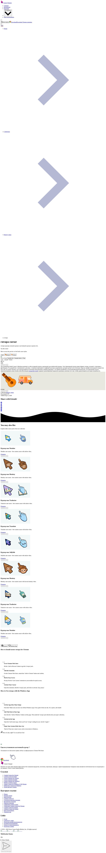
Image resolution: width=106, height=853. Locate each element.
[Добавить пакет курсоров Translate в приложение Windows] (7, 534)
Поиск (6, 794)
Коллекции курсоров (10, 801)
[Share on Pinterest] (53, 406)
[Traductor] (15, 497)
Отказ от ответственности (11, 825)
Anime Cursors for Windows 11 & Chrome (15, 784)
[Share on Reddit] (53, 411)
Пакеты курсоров (9, 803)
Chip (24, 358)
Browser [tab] (5, 646)
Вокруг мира (10, 392)
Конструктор (7, 797)
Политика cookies (9, 826)
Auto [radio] (2, 355)
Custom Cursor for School (11, 807)
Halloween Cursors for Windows (12, 785)
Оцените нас (7, 812)
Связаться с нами (9, 820)
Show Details (5, 840)
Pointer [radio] (14, 355)
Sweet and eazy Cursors (10, 787)
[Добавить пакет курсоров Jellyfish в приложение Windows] (7, 560)
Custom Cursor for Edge (10, 776)
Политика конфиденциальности (13, 822)
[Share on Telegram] (53, 409)
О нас (5, 819)
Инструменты (8, 10)
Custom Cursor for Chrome (11, 775)
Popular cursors (8, 795)
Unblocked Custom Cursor (11, 804)
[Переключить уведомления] (1, 24)
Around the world (33, 371)
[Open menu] (1, 20)
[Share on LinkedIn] (53, 407)
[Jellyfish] (15, 549)
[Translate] (15, 523)
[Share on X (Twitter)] (53, 404)
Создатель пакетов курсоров (12, 800)
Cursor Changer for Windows (11, 781)
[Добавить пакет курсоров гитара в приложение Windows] (7, 365)
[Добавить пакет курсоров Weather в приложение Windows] (7, 456)
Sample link (10, 358)
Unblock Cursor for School (11, 809)
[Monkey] (15, 471)
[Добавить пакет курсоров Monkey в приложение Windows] (7, 482)
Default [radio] (8, 355)
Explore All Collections (7, 745)
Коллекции (7, 7)
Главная (6, 5)
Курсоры (6, 8)
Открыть (3, 454)
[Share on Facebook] (53, 402)
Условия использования (10, 823)
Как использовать (9, 17)
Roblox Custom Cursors (10, 782)
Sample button (18, 358)
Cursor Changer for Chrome (11, 778)
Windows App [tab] (14, 646)
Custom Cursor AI (9, 798)
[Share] (2, 363)
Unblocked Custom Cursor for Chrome (14, 806)
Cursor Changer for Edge (10, 779)
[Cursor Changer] (2, 3)
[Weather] (15, 445)
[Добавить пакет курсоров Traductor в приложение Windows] (7, 508)
